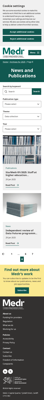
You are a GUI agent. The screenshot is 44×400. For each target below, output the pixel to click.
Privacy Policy (9, 342)
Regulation (7, 321)
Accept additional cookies (22, 32)
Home (5, 62)
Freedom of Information (13, 360)
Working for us (9, 329)
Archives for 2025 (17, 62)
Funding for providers (12, 317)
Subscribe (7, 356)
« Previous (3, 254)
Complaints (8, 363)
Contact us (7, 352)
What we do (8, 325)
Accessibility (8, 338)
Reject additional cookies (22, 39)
